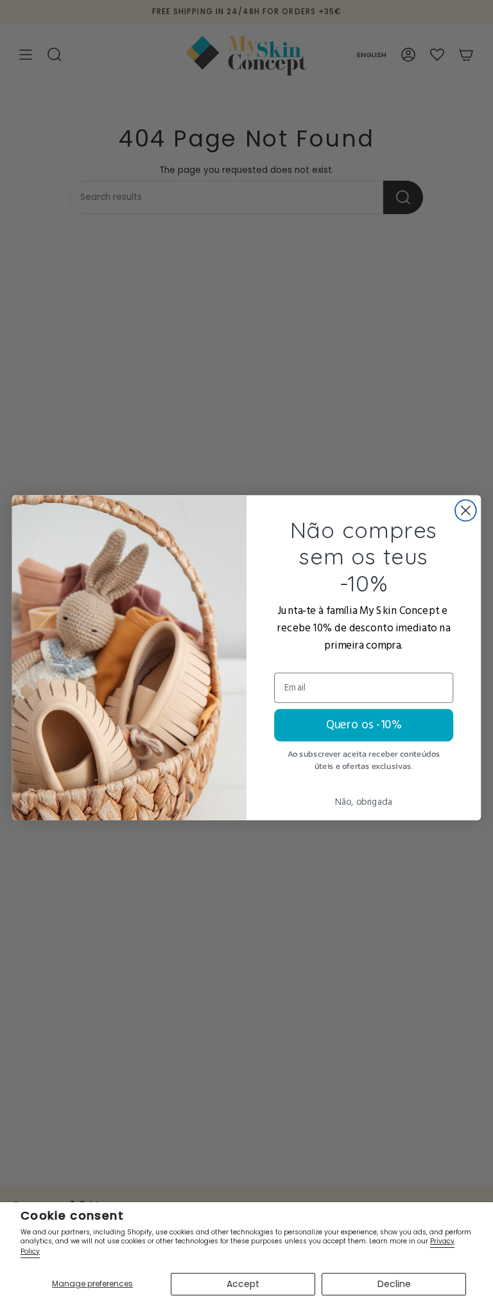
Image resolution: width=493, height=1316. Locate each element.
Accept (243, 1283)
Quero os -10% (364, 725)
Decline (394, 1283)
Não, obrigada (363, 802)
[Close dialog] (465, 510)
